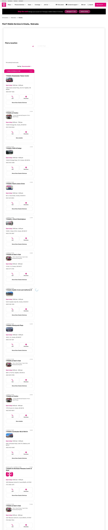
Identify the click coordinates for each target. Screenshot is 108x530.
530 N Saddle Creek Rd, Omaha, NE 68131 (17, 302)
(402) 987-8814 (10, 410)
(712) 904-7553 (10, 520)
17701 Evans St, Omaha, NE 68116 (15, 408)
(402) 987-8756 (10, 375)
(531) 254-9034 (10, 127)
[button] (27, 66)
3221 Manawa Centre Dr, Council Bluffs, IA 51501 (18, 517)
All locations (5, 17)
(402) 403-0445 (10, 447)
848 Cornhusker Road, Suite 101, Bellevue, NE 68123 (18, 444)
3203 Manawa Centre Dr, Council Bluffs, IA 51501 (18, 482)
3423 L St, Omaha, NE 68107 (13, 337)
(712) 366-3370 (10, 484)
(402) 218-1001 (10, 339)
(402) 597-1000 (10, 91)
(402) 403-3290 (10, 162)
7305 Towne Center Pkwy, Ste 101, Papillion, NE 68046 (18, 88)
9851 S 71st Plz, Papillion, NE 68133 (15, 372)
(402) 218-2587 (10, 233)
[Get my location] (33, 46)
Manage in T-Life (71, 11)
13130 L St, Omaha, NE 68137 (14, 266)
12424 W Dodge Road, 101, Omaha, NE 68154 (18, 160)
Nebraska (13, 17)
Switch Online (84, 11)
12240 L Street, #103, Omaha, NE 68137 (16, 231)
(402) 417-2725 (10, 268)
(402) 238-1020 (10, 304)
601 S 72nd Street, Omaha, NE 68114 (15, 195)
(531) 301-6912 (10, 198)
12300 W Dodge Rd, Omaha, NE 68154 (16, 124)
